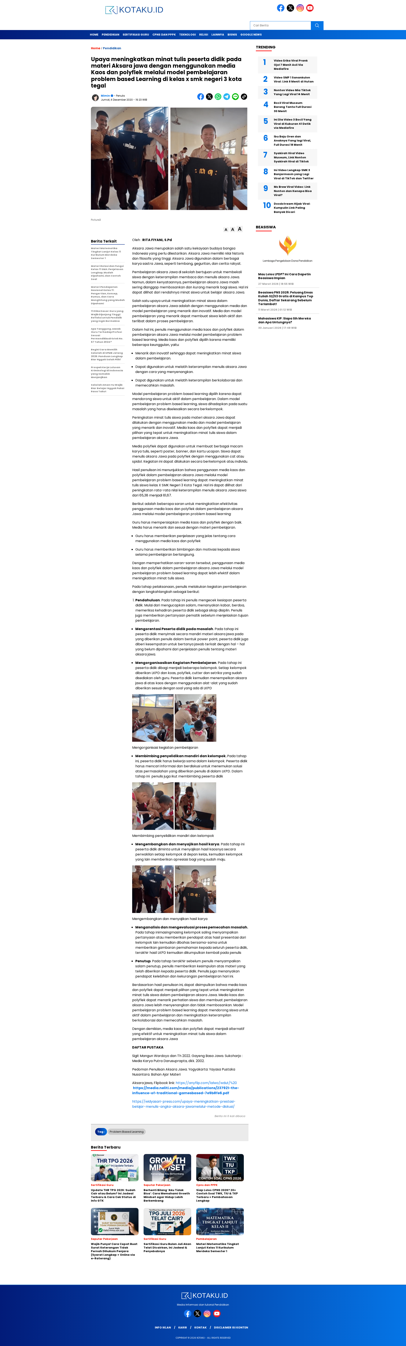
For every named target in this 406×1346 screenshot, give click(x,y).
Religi (203, 35)
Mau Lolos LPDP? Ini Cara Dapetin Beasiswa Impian (284, 276)
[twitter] (291, 10)
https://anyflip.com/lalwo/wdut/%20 (206, 1082)
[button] (226, 229)
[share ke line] (236, 99)
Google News (251, 35)
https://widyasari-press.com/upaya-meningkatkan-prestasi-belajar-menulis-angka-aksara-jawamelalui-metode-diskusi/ (184, 1104)
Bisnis (232, 35)
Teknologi (187, 35)
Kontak (200, 1327)
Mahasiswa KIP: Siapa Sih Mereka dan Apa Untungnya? (284, 320)
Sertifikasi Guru (136, 35)
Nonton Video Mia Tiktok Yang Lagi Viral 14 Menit (292, 92)
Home (94, 35)
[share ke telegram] (227, 99)
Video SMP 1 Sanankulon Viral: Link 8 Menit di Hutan (294, 79)
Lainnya (217, 35)
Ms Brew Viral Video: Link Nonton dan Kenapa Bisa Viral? (293, 191)
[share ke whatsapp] (219, 99)
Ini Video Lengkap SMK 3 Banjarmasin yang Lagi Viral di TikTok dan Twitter (294, 174)
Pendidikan (110, 35)
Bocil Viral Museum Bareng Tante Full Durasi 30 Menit (292, 107)
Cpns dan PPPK (164, 35)
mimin (105, 95)
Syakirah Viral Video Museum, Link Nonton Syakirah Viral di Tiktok (291, 157)
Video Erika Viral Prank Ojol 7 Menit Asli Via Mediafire (291, 65)
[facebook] (281, 10)
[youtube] (310, 10)
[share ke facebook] (201, 99)
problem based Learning (127, 1132)
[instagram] (300, 10)
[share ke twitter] (210, 99)
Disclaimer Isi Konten (231, 1327)
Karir (182, 1327)
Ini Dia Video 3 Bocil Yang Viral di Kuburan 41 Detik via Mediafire (292, 124)
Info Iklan (163, 1327)
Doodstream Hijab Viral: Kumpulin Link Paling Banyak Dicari (292, 208)
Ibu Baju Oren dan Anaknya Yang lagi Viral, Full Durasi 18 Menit (292, 140)
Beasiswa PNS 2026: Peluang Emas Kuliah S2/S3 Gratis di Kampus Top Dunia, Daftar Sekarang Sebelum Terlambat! (285, 298)
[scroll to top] (390, 1339)
